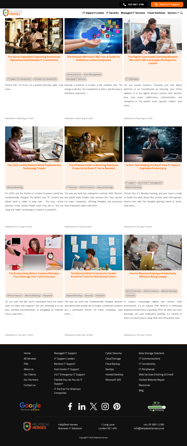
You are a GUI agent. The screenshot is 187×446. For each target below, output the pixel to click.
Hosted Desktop (114, 374)
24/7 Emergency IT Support (69, 374)
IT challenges (132, 78)
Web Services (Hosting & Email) (156, 374)
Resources (144, 385)
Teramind (47, 295)
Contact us (30, 385)
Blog (141, 390)
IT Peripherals (147, 369)
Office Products (87, 187)
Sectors (172, 13)
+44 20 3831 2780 (153, 424)
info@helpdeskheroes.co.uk (149, 428)
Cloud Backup (112, 364)
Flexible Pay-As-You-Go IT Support (68, 381)
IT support (130, 182)
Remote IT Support (64, 364)
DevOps (109, 369)
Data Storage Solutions (151, 353)
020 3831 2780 (136, 4)
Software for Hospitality (45, 78)
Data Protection (133, 291)
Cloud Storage (113, 358)
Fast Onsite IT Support (66, 369)
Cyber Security (113, 353)
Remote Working (14, 187)
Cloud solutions (74, 74)
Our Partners (31, 380)
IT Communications (149, 358)
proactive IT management (150, 182)
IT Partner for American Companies (67, 391)
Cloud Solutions (156, 13)
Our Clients (30, 374)
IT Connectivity (147, 364)
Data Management (92, 74)
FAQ (26, 364)
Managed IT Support (65, 353)
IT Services (72, 187)
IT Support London (93, 13)
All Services (30, 358)
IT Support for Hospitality (19, 78)
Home (27, 353)
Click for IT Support (169, 4)
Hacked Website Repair (152, 380)
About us (28, 369)
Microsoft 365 (113, 380)
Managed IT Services (133, 13)
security (88, 295)
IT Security (112, 13)
